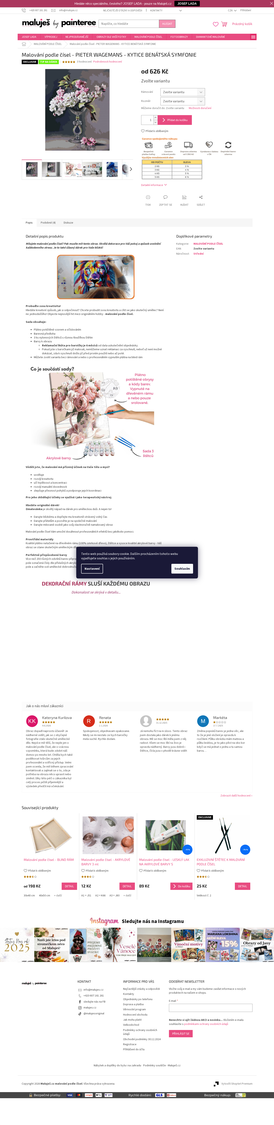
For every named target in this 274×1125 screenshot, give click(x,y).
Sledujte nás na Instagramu (153, 921)
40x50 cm (44, 896)
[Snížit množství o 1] (156, 122)
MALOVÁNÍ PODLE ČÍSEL (208, 244)
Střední (198, 254)
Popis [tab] (29, 223)
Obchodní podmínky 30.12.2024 (142, 1039)
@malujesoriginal (94, 1014)
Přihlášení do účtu (134, 1049)
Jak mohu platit (132, 1020)
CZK (230, 10)
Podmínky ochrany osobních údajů (140, 1032)
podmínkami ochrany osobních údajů (206, 1024)
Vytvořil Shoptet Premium (237, 1084)
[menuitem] (29, 37)
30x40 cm (29, 896)
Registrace (129, 1044)
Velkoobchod (131, 1025)
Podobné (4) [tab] (48, 223)
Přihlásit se (180, 1033)
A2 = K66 (100, 896)
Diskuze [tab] (68, 223)
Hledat (167, 23)
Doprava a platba (133, 1004)
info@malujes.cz (93, 990)
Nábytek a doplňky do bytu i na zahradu (117, 1065)
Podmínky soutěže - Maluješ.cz (162, 1065)
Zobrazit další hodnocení (235, 796)
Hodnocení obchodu (135, 1015)
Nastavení (92, 568)
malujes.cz (90, 1008)
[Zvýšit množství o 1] (156, 117)
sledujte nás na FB (94, 1002)
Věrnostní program (134, 1009)
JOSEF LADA (187, 3)
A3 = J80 (114, 896)
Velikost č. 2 (204, 896)
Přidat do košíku (177, 120)
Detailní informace (152, 185)
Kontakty (156, 10)
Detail (69, 886)
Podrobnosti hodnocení (107, 62)
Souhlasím (182, 568)
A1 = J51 (86, 896)
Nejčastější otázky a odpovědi (122, 10)
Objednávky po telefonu (138, 999)
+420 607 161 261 (94, 996)
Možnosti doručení (200, 108)
